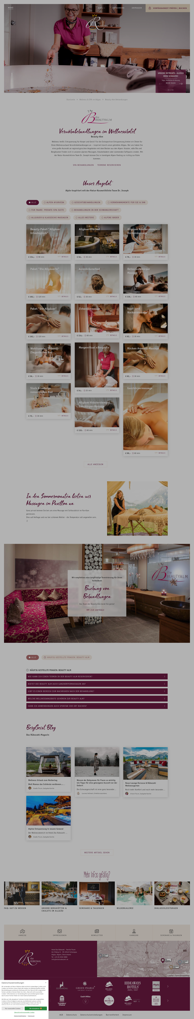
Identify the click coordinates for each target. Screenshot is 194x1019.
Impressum (31, 1016)
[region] (24, 995)
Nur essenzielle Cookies (12, 1008)
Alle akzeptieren (34, 1008)
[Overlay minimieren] (45, 982)
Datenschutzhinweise (20, 1016)
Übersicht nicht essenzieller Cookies (24, 1012)
